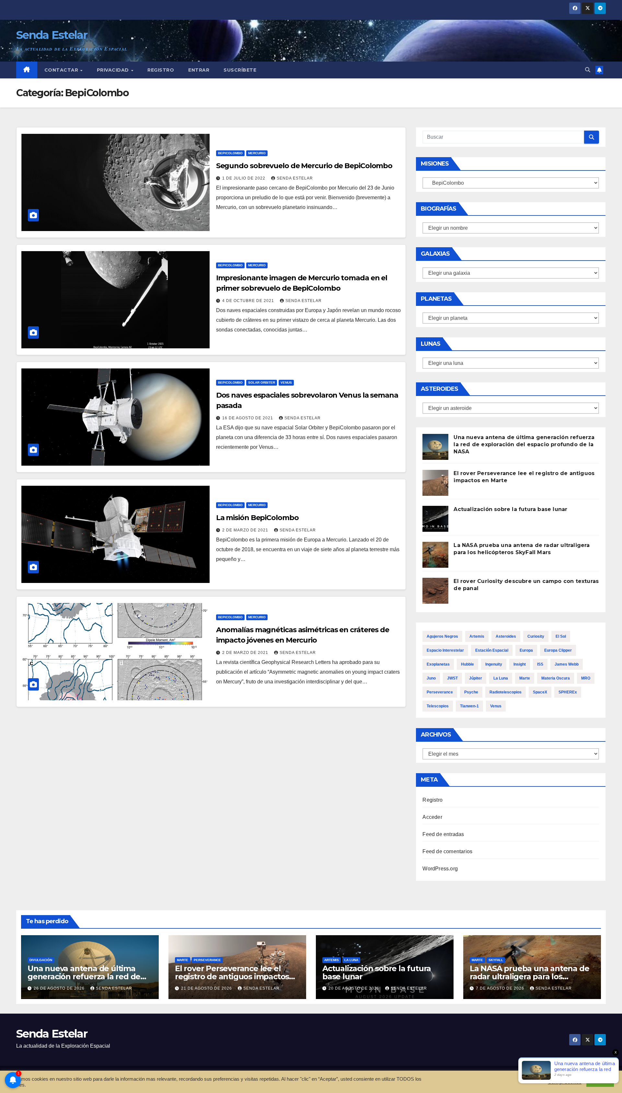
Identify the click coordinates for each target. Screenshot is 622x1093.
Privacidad (114, 70)
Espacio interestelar (445, 650)
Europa (526, 650)
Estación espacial (491, 650)
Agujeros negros (442, 636)
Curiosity (535, 636)
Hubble (467, 664)
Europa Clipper (558, 650)
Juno (431, 678)
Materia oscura (555, 678)
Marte (524, 678)
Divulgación (40, 960)
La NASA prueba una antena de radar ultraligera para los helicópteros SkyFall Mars (529, 976)
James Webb (567, 664)
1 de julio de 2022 (244, 178)
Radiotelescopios (506, 692)
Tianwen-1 (469, 706)
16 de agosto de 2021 (248, 418)
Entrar (198, 70)
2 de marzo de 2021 (246, 530)
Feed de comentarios (447, 851)
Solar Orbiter (261, 382)
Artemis (476, 636)
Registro (160, 70)
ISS (540, 664)
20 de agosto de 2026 (354, 988)
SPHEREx (568, 692)
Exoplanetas (438, 664)
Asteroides (506, 636)
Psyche (471, 692)
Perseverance (440, 692)
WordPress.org (440, 868)
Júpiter (475, 678)
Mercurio (257, 153)
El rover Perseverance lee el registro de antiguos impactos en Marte (232, 976)
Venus (286, 382)
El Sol (561, 636)
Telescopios (438, 706)
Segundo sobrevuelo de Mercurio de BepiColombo (304, 165)
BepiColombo (230, 153)
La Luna (500, 678)
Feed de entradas (443, 834)
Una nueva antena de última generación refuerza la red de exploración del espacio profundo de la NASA (524, 444)
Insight (519, 664)
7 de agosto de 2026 (500, 988)
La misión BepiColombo (257, 517)
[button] (587, 70)
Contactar (62, 70)
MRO (585, 678)
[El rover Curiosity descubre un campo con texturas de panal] (435, 591)
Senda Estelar (51, 35)
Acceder (432, 817)
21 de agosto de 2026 (207, 988)
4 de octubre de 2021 (248, 300)
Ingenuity (493, 664)
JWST (452, 678)
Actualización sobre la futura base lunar (510, 509)
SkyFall (496, 960)
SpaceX (540, 692)
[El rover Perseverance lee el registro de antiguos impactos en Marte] (435, 483)
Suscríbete (240, 70)
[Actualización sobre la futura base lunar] (435, 519)
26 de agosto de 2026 (60, 988)
